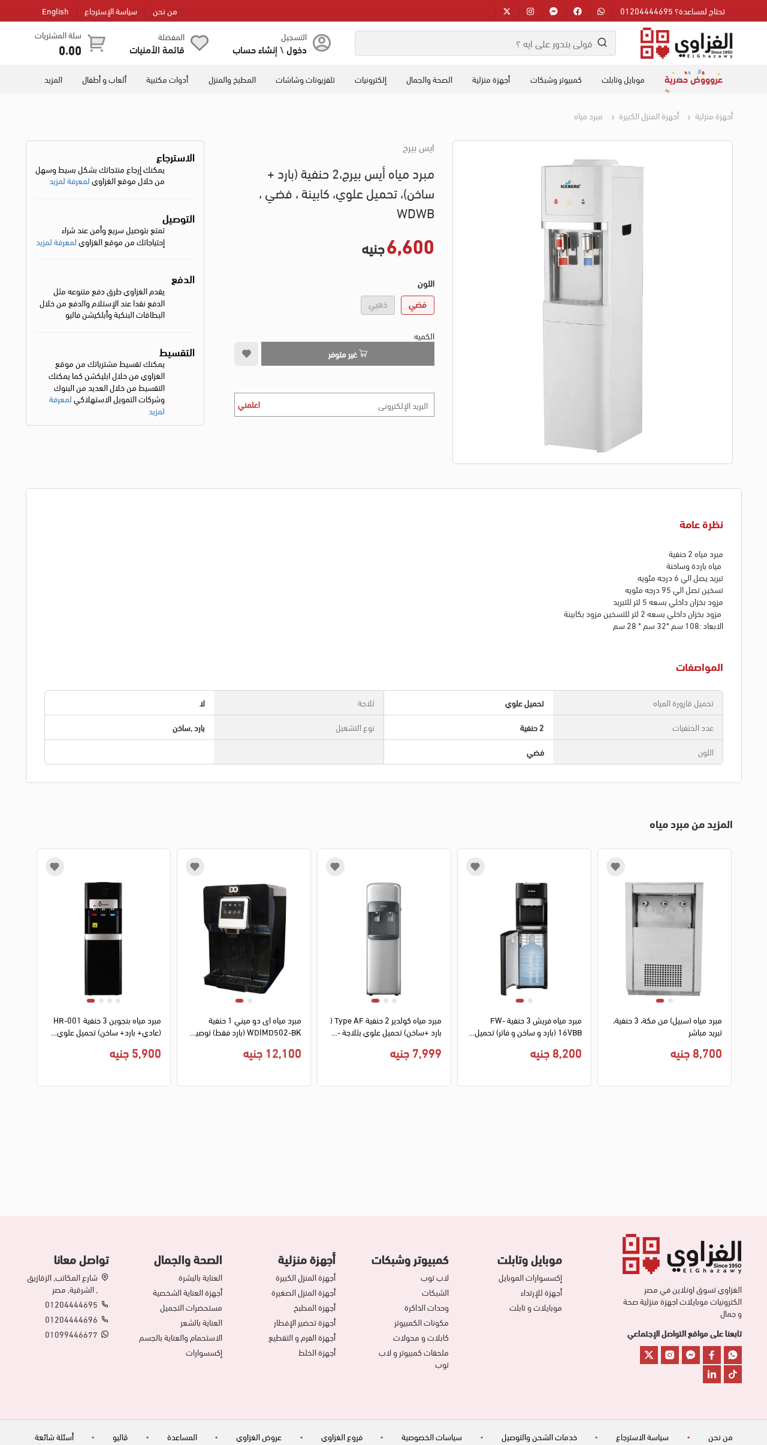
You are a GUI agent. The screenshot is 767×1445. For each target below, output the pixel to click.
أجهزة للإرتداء (541, 1292)
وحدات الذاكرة (426, 1307)
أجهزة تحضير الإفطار (305, 1322)
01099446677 (71, 1334)
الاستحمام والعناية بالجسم (180, 1337)
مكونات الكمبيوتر (421, 1322)
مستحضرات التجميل (191, 1307)
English (55, 10)
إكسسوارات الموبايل (530, 1277)
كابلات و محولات (421, 1337)
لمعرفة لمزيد (69, 180)
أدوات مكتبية (167, 79)
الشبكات (435, 1292)
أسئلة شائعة (54, 1436)
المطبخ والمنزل (232, 79)
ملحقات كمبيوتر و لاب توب (414, 1358)
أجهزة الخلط (317, 1352)
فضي (418, 303)
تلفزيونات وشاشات (305, 79)
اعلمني (249, 404)
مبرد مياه (588, 115)
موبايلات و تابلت (535, 1307)
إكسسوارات (204, 1352)
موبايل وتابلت (623, 79)
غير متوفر (343, 353)
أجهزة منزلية (491, 79)
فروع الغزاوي (342, 1436)
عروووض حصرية (694, 78)
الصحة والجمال (429, 79)
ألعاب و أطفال (104, 79)
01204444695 (71, 1304)
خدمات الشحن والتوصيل (539, 1436)
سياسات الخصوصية (431, 1436)
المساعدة (182, 1436)
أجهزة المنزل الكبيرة (648, 115)
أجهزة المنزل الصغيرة (303, 1292)
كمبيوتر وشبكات (556, 79)
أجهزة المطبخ (315, 1307)
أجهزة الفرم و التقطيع (302, 1337)
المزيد (53, 79)
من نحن (165, 10)
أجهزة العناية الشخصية (187, 1292)
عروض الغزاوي (259, 1436)
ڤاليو (120, 1436)
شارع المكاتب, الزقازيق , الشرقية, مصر (62, 1283)
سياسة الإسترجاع (110, 10)
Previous (724, 971)
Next (43, 971)
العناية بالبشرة (200, 1277)
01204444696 (71, 1319)
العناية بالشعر (201, 1322)
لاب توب (435, 1277)
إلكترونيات (370, 79)
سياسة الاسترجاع (642, 1436)
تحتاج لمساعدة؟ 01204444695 (672, 10)
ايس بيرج (418, 146)
